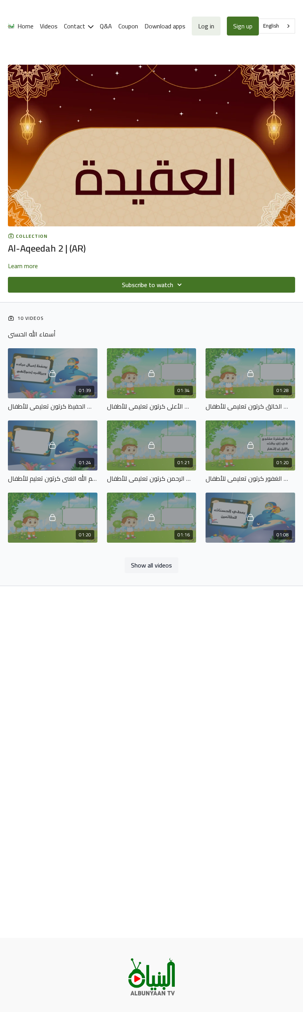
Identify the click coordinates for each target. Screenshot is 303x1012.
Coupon (128, 26)
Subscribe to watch (147, 285)
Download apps (164, 26)
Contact (75, 26)
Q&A (106, 26)
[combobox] (277, 26)
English (271, 25)
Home (25, 26)
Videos (49, 26)
